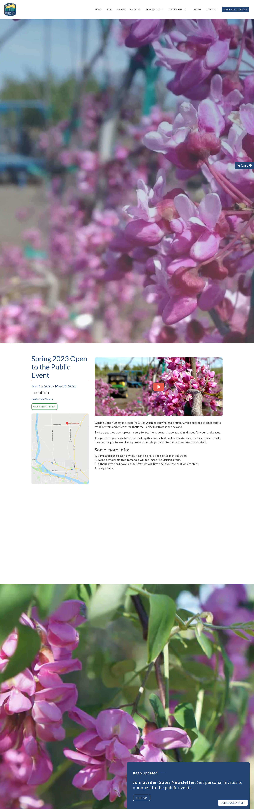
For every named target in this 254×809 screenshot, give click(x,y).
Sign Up (141, 797)
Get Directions (44, 406)
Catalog (135, 9)
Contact (211, 9)
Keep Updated (145, 773)
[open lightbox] (60, 448)
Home (98, 9)
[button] (154, 9)
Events (121, 9)
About (198, 9)
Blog (110, 9)
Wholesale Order (235, 9)
